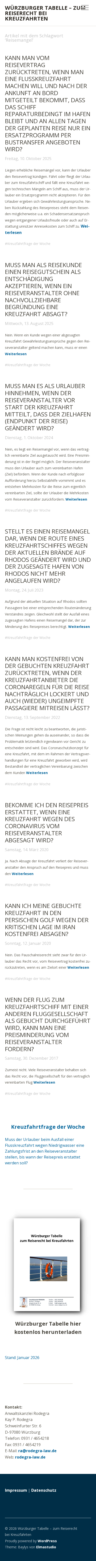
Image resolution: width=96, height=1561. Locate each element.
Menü (85, 7)
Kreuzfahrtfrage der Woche (28, 243)
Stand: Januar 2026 (22, 1357)
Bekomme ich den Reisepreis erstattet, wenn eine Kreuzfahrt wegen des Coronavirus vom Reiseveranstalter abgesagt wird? (46, 822)
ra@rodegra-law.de (37, 1450)
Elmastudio (46, 1547)
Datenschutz (43, 1490)
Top (86, 1547)
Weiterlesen (16, 354)
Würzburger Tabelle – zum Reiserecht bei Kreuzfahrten (45, 13)
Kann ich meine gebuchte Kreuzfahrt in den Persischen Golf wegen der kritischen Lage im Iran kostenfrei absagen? (47, 920)
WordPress (47, 1541)
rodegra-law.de (30, 1457)
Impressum (16, 1490)
